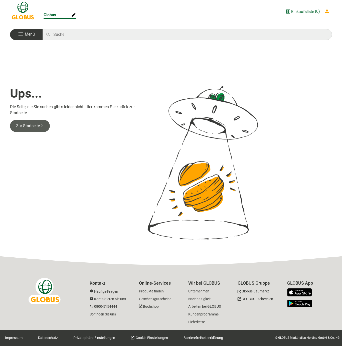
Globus (50, 15)
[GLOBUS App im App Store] (301, 292)
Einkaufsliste (302, 11)
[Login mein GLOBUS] (328, 12)
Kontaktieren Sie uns (110, 299)
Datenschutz (48, 338)
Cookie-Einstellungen (151, 338)
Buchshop (151, 306)
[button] (26, 35)
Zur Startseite (28, 125)
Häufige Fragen (106, 291)
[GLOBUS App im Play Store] (299, 303)
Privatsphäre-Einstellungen (94, 338)
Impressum (14, 338)
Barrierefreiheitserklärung (203, 338)
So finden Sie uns (103, 314)
